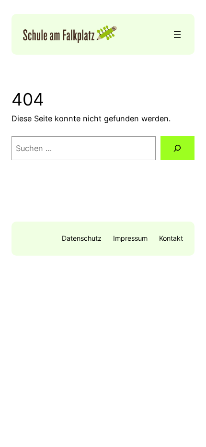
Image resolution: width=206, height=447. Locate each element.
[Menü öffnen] (177, 34)
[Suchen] (177, 148)
